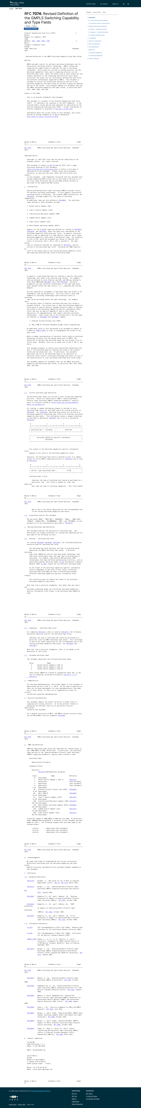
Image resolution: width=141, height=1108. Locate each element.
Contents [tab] (88, 12)
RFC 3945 (67, 980)
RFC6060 (55, 317)
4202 (38, 41)
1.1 (25, 393)
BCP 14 (57, 883)
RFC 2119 (64, 883)
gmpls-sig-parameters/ (35, 404)
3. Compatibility (91, 38)
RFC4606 (48, 282)
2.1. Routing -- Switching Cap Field (97, 29)
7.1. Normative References (95, 52)
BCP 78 (52, 165)
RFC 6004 (57, 1025)
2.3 (25, 655)
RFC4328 (64, 282)
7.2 (25, 923)
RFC (25, 890)
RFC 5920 (50, 1009)
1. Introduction (91, 17)
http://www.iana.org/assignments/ (65, 402)
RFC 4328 (71, 989)
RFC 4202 (62, 900)
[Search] (124, 4)
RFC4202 (78, 229)
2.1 (25, 538)
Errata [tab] (104, 12)
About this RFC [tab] (97, 12)
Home (11, 8)
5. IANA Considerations (93, 44)
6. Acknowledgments (93, 46)
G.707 (62, 562)
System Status (13, 1104)
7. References (91, 49)
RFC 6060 (59, 1034)
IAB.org (74, 1099)
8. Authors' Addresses (93, 58)
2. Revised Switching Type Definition (97, 26)
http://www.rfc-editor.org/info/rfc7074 (42, 116)
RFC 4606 (68, 1001)
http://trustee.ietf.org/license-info (42, 169)
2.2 (25, 628)
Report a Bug (21, 1104)
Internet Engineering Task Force (40, 1091)
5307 (48, 41)
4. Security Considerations (94, 41)
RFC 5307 (62, 919)
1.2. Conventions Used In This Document (99, 23)
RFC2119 (69, 523)
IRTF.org (74, 1096)
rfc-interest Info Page (92, 1099)
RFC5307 (43, 231)
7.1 (25, 877)
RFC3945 (30, 196)
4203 (43, 41)
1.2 (25, 515)
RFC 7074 (27, 148)
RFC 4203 (49, 912)
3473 (39, 954)
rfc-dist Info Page (91, 1096)
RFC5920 (61, 715)
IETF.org (74, 1093)
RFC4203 (30, 231)
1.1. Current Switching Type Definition (98, 20)
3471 (33, 41)
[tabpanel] (102, 38)
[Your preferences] (129, 4)
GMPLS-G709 (41, 330)
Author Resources (77, 1104)
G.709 (44, 564)
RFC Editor (89, 1093)
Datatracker (75, 1101)
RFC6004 (44, 317)
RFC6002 (62, 200)
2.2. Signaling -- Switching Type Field (98, 32)
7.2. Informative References (95, 55)
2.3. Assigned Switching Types (96, 35)
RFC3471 (67, 245)
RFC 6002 (51, 1017)
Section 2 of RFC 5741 (64, 109)
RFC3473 (33, 461)
